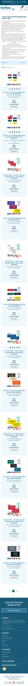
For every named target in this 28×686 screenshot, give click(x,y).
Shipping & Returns (7, 638)
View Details (14, 106)
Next (17, 591)
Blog (3, 642)
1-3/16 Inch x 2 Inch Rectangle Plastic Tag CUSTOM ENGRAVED (14, 477)
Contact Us (5, 640)
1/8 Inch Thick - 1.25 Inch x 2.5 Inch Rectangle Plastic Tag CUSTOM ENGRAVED (14, 435)
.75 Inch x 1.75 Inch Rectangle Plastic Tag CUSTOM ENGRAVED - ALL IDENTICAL (14, 136)
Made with (11, 679)
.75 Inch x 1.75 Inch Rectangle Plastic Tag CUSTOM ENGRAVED (14, 93)
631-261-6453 (6, 624)
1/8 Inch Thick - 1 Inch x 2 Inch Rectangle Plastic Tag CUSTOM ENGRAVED (14, 262)
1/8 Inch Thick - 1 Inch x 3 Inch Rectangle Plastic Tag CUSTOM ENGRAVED (14, 352)
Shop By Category (6, 652)
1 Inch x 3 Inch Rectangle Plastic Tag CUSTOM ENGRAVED (14, 305)
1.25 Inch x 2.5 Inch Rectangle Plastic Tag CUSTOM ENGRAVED (14, 391)
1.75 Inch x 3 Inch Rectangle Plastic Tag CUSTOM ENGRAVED (14, 563)
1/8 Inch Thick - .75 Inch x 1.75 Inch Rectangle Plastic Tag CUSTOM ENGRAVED (14, 176)
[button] (14, 62)
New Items (4, 654)
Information (5, 635)
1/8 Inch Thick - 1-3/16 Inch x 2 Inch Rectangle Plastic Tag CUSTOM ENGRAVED (14, 521)
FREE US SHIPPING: (7, 1)
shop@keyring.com (10, 628)
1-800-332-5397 (18, 620)
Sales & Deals (5, 656)
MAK (18, 679)
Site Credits (5, 645)
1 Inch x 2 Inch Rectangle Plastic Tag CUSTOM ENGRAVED (14, 219)
